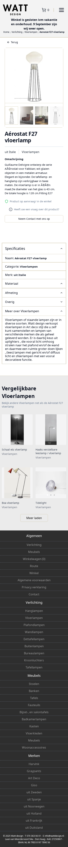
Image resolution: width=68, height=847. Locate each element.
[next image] (27, 483)
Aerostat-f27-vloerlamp (52, 32)
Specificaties (15, 248)
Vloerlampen (30, 32)
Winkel (34, 573)
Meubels (34, 552)
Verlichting (17, 32)
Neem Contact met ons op (34, 218)
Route (34, 566)
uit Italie (10, 152)
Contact (34, 594)
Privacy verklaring (34, 587)
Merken (34, 755)
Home (6, 32)
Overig (9, 302)
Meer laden (34, 518)
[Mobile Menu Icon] (61, 10)
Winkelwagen (34, 559)
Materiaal (11, 284)
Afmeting (11, 293)
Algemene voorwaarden (34, 580)
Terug (14, 42)
